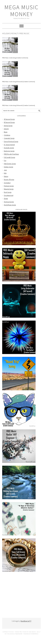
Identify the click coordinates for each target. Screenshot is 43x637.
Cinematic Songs (9, 138)
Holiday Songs (8, 167)
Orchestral (7, 183)
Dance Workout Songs (11, 141)
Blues (5, 132)
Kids (5, 173)
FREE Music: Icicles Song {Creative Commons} (15, 58)
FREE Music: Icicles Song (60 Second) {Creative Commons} (18, 82)
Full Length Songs (9, 157)
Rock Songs (7, 192)
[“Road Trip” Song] (19, 390)
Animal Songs (8, 126)
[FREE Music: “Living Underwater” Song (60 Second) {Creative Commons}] (19, 317)
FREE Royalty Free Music (11, 154)
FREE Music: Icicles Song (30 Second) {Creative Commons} (18, 105)
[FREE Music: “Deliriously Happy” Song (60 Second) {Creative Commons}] (19, 281)
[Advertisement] (21, 596)
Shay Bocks (32, 632)
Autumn (6, 129)
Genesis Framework (16, 634)
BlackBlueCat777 (26, 621)
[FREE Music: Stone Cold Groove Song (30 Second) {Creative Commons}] (19, 571)
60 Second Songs (9, 122)
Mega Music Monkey (21, 11)
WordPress (34, 634)
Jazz (5, 170)
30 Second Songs (9, 119)
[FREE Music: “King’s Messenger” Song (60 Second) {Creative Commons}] (19, 245)
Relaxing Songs (8, 189)
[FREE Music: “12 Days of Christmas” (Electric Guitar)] (19, 535)
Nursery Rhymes (9, 180)
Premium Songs (9, 186)
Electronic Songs (9, 151)
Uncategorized (8, 195)
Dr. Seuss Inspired (9, 145)
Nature (6, 176)
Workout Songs (9, 202)
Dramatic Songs (9, 148)
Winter (6, 199)
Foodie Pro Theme (20, 632)
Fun (5, 160)
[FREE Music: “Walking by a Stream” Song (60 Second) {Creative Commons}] (19, 499)
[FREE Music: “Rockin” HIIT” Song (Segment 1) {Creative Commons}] (19, 462)
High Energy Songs (10, 164)
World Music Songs (10, 205)
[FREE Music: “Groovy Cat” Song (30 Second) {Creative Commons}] (19, 426)
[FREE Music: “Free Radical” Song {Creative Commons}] (19, 353)
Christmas (7, 135)
